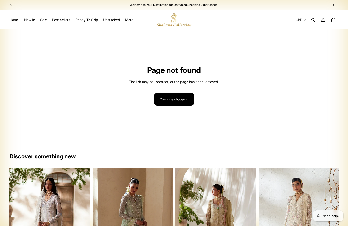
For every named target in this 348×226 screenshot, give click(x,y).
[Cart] (333, 20)
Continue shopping (174, 99)
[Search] (313, 20)
